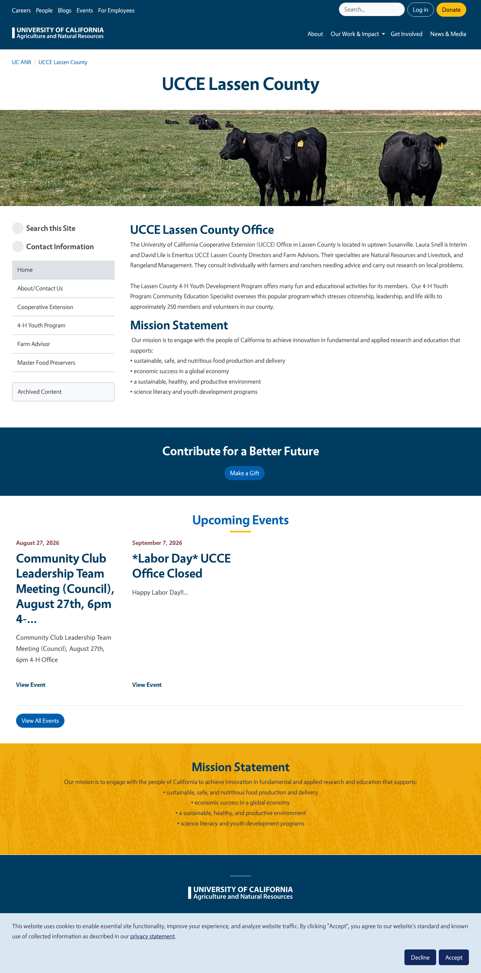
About (315, 34)
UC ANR (21, 62)
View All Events (40, 720)
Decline (420, 957)
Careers (21, 10)
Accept (453, 957)
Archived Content (40, 391)
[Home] (58, 34)
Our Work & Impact (355, 34)
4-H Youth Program (41, 325)
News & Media (448, 34)
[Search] (400, 9)
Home (25, 269)
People (44, 10)
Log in (420, 9)
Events (85, 10)
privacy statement (152, 936)
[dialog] (240, 942)
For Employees (116, 10)
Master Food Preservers (46, 362)
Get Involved (406, 34)
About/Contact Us (40, 288)
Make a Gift (244, 473)
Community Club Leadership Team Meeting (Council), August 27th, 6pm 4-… (65, 588)
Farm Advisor (33, 344)
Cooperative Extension (45, 307)
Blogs (64, 10)
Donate (451, 9)
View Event (30, 684)
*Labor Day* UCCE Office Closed (181, 565)
